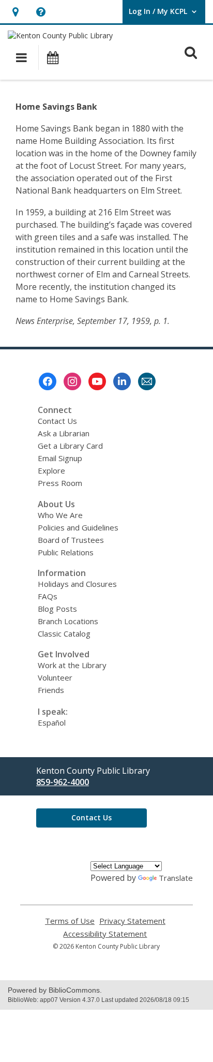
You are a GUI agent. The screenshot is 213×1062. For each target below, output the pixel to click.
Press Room (60, 483)
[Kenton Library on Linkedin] (122, 381)
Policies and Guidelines (78, 527)
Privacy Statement (132, 921)
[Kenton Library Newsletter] (147, 381)
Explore (51, 470)
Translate (176, 878)
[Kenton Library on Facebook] (47, 381)
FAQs (47, 596)
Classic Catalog (64, 633)
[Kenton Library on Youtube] (97, 381)
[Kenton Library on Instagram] (72, 381)
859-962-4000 (62, 782)
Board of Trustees (71, 540)
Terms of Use (70, 921)
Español (52, 722)
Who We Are (60, 515)
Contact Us (57, 421)
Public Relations (66, 552)
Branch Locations (68, 621)
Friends (51, 690)
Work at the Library (72, 665)
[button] (15, 11)
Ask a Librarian (63, 433)
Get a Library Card (70, 445)
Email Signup (60, 458)
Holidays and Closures (77, 584)
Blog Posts (57, 608)
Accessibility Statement (105, 934)
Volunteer (55, 677)
